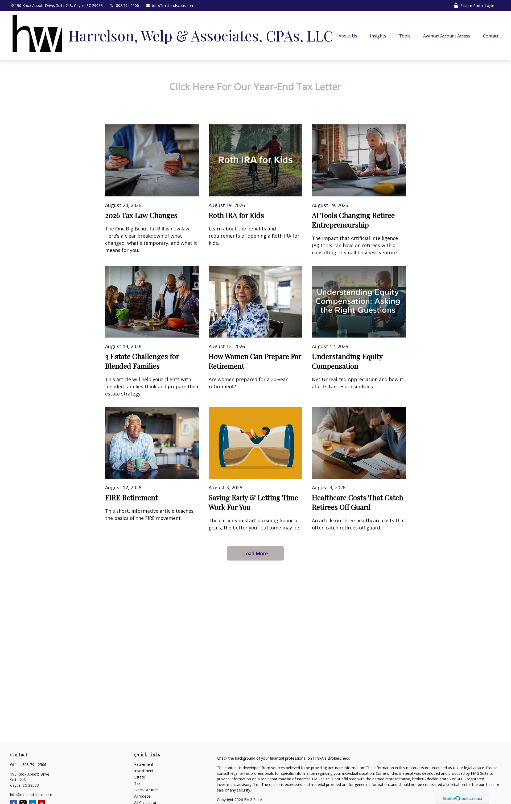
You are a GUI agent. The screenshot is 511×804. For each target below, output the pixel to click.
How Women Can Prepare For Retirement (255, 361)
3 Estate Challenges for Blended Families (142, 361)
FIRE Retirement (131, 497)
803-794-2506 (34, 764)
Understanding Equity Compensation (347, 361)
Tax (137, 783)
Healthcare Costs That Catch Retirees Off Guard (357, 502)
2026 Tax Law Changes (141, 215)
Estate (139, 777)
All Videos (142, 796)
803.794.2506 (127, 5)
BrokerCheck (339, 758)
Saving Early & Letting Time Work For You (253, 502)
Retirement (143, 764)
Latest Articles (146, 789)
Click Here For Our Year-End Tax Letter (255, 86)
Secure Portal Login (477, 5)
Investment (144, 770)
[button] (348, 35)
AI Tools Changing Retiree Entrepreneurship (353, 219)
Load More (255, 553)
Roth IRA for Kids (236, 215)
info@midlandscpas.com (173, 5)
